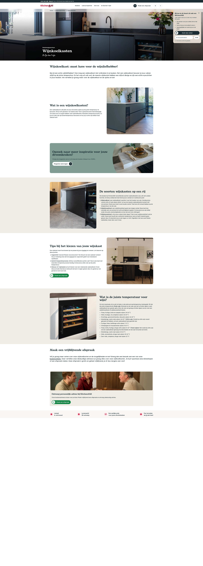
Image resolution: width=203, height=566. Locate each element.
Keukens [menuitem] (77, 5)
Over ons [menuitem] (96, 5)
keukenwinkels (55, 359)
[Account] (155, 6)
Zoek (196, 37)
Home (51, 10)
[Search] (160, 6)
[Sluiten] (199, 13)
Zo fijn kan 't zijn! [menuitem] (106, 5)
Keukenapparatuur (60, 10)
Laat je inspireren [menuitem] (87, 5)
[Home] (47, 5)
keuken (84, 250)
